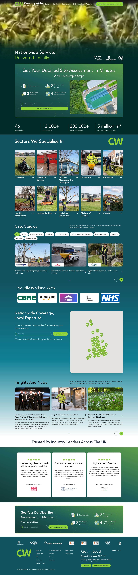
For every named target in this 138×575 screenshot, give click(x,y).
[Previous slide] (116, 280)
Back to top (115, 550)
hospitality (115, 234)
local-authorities (31, 238)
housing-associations (101, 234)
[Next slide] (121, 280)
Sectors (47, 4)
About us (89, 4)
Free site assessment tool (101, 565)
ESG (74, 4)
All (17, 234)
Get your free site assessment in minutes (109, 4)
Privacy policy (69, 550)
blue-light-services (62, 234)
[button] (103, 348)
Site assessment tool (55, 550)
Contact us (39, 560)
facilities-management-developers (81, 234)
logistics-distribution (36, 234)
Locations (80, 4)
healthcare (49, 234)
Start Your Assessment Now (44, 108)
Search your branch (60, 334)
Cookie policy (69, 554)
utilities (24, 234)
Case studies (66, 4)
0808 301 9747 (99, 556)
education (19, 238)
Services (56, 4)
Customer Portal (40, 563)
